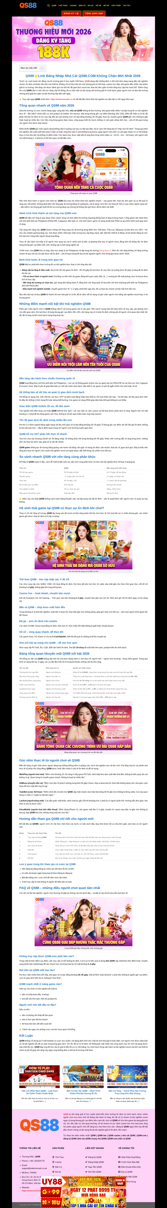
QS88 (54, 5)
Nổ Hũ (106, 5)
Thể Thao (62, 5)
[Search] (48, 5)
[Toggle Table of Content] (41, 68)
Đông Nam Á (105, 250)
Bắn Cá (82, 5)
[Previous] (19, 1087)
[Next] (148, 1087)
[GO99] (83, 1192)
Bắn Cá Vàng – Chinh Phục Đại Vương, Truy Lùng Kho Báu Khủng (127, 1092)
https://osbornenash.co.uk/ (63, 99)
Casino (73, 5)
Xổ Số (98, 5)
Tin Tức (126, 5)
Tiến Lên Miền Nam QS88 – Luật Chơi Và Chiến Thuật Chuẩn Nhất (39, 1092)
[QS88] (31, 5)
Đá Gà (90, 5)
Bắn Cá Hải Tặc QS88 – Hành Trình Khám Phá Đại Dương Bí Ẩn (83, 1092)
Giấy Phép (116, 5)
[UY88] (83, 1181)
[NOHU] (83, 1202)
